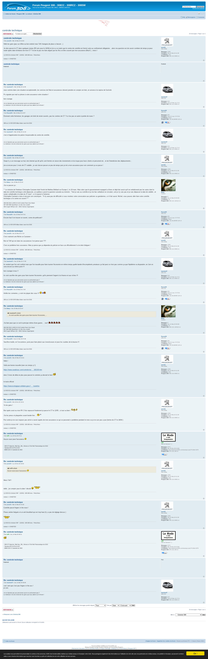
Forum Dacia (123, 648)
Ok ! (195, 653)
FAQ (183, 17)
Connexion (201, 17)
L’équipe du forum (150, 641)
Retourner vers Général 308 (12, 614)
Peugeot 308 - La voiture (24, 14)
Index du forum (10, 14)
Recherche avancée (198, 8)
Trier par (109, 605)
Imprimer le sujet (199, 13)
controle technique (12, 30)
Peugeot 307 (132, 648)
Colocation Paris (93, 648)
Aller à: (173, 614)
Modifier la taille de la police (202, 13)
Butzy (8, 182)
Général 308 (37, 14)
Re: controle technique (13, 84)
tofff (8, 435)
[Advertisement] (80, 74)
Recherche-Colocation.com (79, 648)
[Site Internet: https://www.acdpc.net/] (162, 122)
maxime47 (10, 87)
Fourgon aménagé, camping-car (109, 648)
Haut (203, 60)
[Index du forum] (17, 6)
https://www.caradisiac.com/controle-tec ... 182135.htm (23, 370)
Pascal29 (9, 113)
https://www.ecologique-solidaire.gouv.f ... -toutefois (21, 386)
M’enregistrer (191, 17)
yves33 (9, 40)
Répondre (5, 33)
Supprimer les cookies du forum (166, 641)
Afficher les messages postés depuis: (84, 605)
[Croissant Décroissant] (127, 605)
